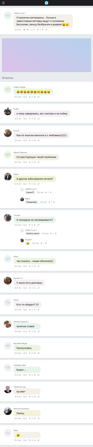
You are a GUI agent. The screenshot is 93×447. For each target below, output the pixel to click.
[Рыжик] (9, 133)
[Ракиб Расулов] (9, 389)
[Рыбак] (9, 111)
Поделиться (46, 29)
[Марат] (9, 176)
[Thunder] (9, 218)
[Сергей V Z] (9, 281)
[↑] (38, 30)
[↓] (42, 30)
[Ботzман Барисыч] (9, 324)
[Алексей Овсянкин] (9, 411)
